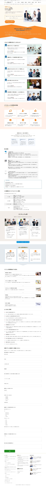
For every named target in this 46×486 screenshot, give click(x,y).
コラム (18, 473)
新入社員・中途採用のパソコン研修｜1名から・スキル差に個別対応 (10, 467)
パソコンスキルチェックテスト (8, 470)
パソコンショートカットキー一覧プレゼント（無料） (10, 458)
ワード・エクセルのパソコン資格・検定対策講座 (10, 464)
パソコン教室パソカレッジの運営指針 (8, 478)
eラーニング (6, 465)
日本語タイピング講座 (15, 209)
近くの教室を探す (9, 258)
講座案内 (5, 461)
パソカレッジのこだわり (7, 474)
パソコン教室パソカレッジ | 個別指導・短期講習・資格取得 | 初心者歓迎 (10, 457)
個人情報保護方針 (7, 477)
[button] (10, 21)
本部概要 (5, 473)
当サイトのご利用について (7, 481)
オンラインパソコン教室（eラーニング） (37, 0)
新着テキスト (19, 455)
